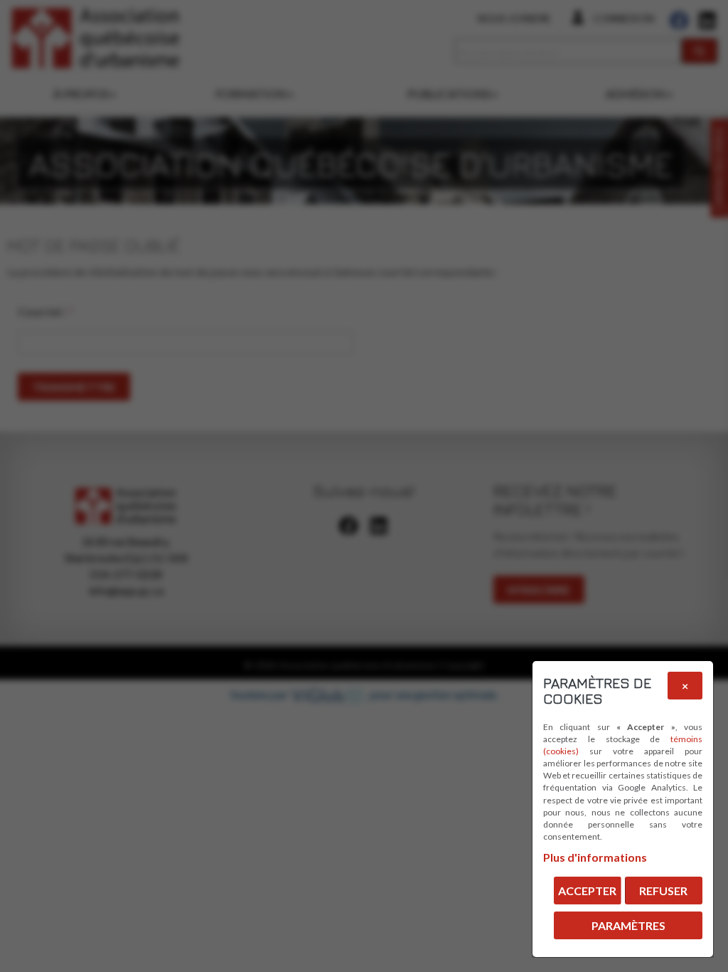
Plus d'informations (595, 857)
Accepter (587, 890)
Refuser (663, 890)
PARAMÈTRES (628, 925)
